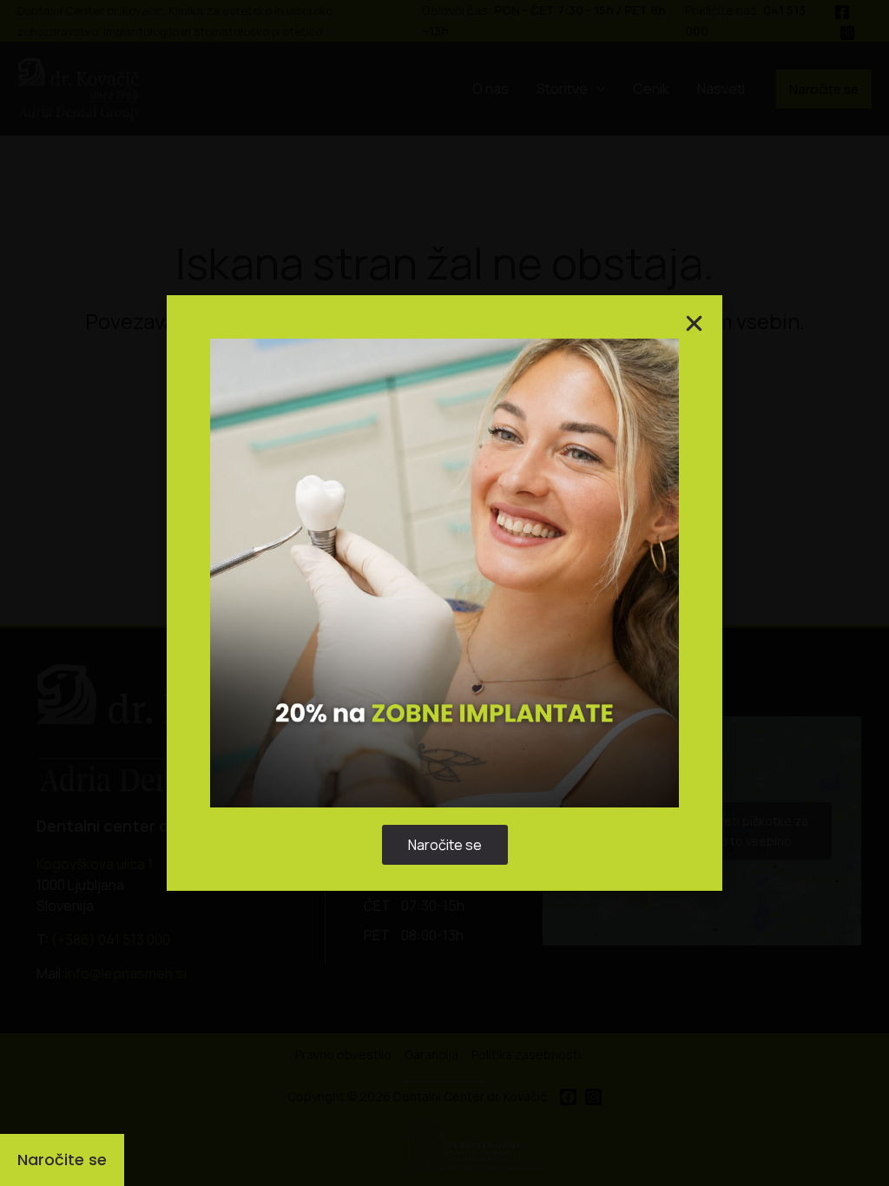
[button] (646, 502)
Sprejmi (336, 643)
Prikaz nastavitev (552, 643)
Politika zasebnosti (436, 683)
